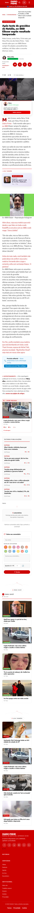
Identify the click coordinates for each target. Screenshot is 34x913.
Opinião (4, 870)
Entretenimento (11, 14)
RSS (5, 848)
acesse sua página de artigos (15, 393)
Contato (4, 894)
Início (3, 14)
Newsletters (5, 876)
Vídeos (4, 864)
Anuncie (4, 891)
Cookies (24, 908)
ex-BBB (5, 126)
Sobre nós (5, 885)
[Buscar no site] (19, 2)
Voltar (7, 2)
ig (14, 845)
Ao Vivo (4, 873)
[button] (17, 108)
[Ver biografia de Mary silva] (4, 58)
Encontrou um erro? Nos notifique (16, 366)
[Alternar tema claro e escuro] (24, 2)
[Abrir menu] (29, 2)
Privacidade (5, 897)
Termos (9, 908)
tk (28, 845)
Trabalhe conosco (7, 888)
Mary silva (10, 57)
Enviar (18, 572)
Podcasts (4, 867)
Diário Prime (6, 123)
